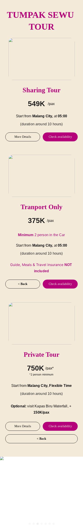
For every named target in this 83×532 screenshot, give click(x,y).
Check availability (60, 136)
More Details (22, 136)
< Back (22, 284)
